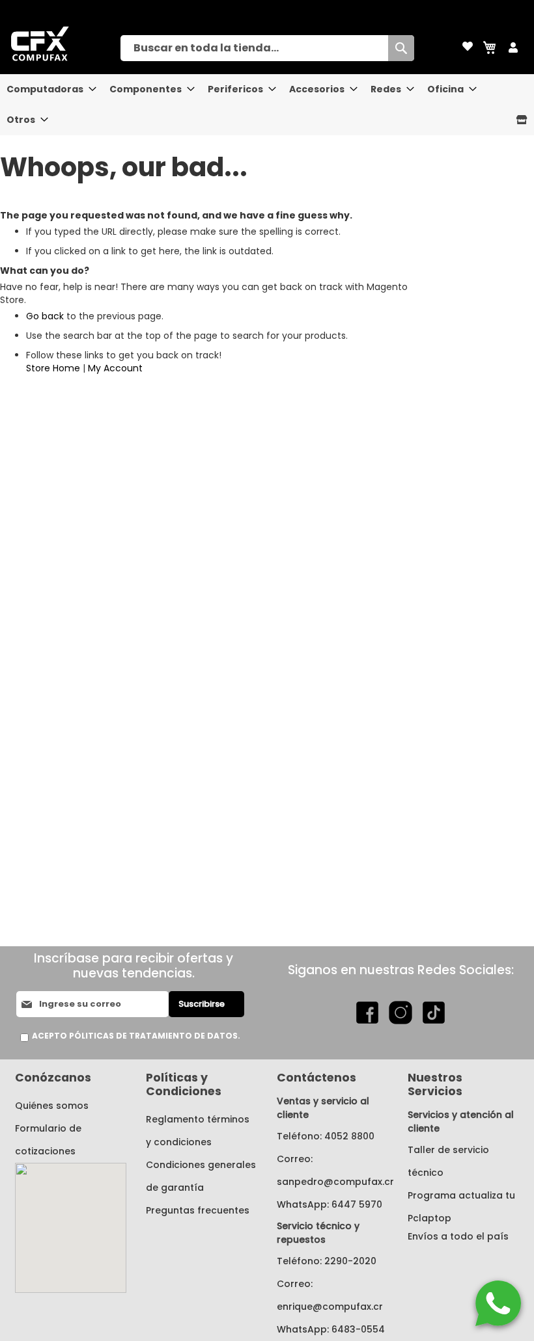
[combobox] (267, 48)
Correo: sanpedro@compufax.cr (332, 1170)
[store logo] (60, 43)
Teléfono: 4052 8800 (325, 1136)
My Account (115, 368)
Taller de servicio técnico (448, 1161)
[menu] (267, 104)
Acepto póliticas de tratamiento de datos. (136, 1035)
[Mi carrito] (491, 47)
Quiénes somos (52, 1105)
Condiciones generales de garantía (201, 1176)
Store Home (53, 368)
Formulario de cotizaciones (48, 1140)
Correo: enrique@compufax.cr (330, 1295)
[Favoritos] (467, 47)
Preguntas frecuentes (197, 1210)
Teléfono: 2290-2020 (326, 1261)
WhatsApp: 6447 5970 (329, 1204)
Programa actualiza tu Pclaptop (461, 1207)
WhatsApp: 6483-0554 (331, 1329)
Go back (45, 316)
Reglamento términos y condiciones (197, 1130)
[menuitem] (48, 89)
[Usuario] (513, 47)
